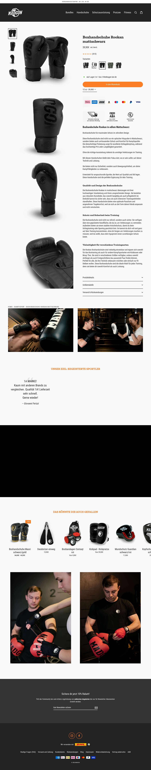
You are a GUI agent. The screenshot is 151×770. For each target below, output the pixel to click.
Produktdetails (88, 277)
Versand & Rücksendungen (93, 292)
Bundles (69, 12)
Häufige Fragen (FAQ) (28, 752)
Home (10, 307)
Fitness (127, 12)
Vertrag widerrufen (118, 752)
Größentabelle (88, 285)
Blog (82, 752)
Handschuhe (83, 12)
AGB (129, 752)
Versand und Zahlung (45, 752)
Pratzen (117, 12)
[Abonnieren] (96, 707)
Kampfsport (19, 307)
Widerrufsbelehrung (103, 752)
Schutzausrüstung (101, 12)
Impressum (90, 752)
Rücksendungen (72, 752)
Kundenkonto (60, 752)
